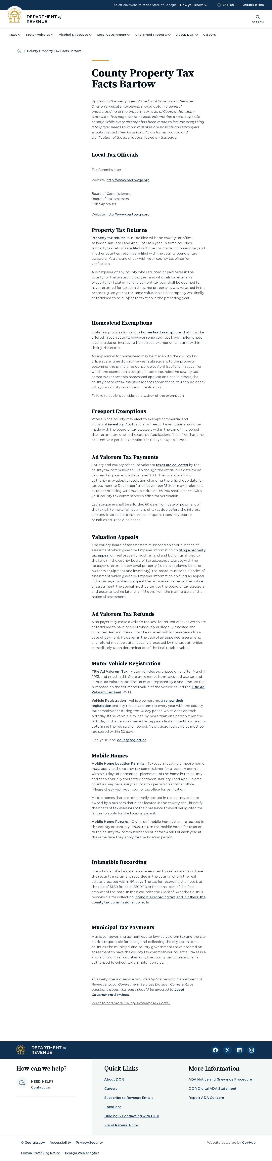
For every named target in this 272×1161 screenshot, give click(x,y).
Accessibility (60, 1142)
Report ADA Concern (206, 1098)
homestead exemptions (161, 332)
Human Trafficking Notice (40, 1153)
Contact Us (40, 1087)
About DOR (114, 1079)
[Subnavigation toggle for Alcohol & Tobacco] (92, 34)
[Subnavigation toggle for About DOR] (199, 34)
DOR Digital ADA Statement (212, 1088)
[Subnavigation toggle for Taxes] (21, 34)
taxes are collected (172, 465)
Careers (110, 1088)
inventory (116, 424)
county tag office (131, 740)
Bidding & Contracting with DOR (131, 1116)
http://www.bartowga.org (128, 180)
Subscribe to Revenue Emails (128, 1098)
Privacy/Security (89, 1142)
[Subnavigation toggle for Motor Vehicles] (54, 34)
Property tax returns (108, 238)
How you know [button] (191, 5)
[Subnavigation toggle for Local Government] (130, 34)
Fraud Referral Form (121, 1125)
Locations (112, 1107)
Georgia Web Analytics (82, 1153)
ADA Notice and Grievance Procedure (220, 1079)
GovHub (249, 1142)
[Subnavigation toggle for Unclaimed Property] (171, 34)
